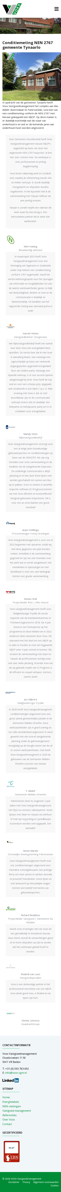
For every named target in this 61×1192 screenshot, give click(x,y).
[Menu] (56, 9)
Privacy (26, 1182)
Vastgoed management (16, 1110)
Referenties (9, 1115)
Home (6, 1097)
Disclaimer (13, 1182)
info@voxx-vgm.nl (16, 1073)
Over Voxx (8, 1119)
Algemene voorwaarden (46, 1182)
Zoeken (55, 1185)
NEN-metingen (11, 1106)
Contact (7, 1124)
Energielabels (10, 1102)
